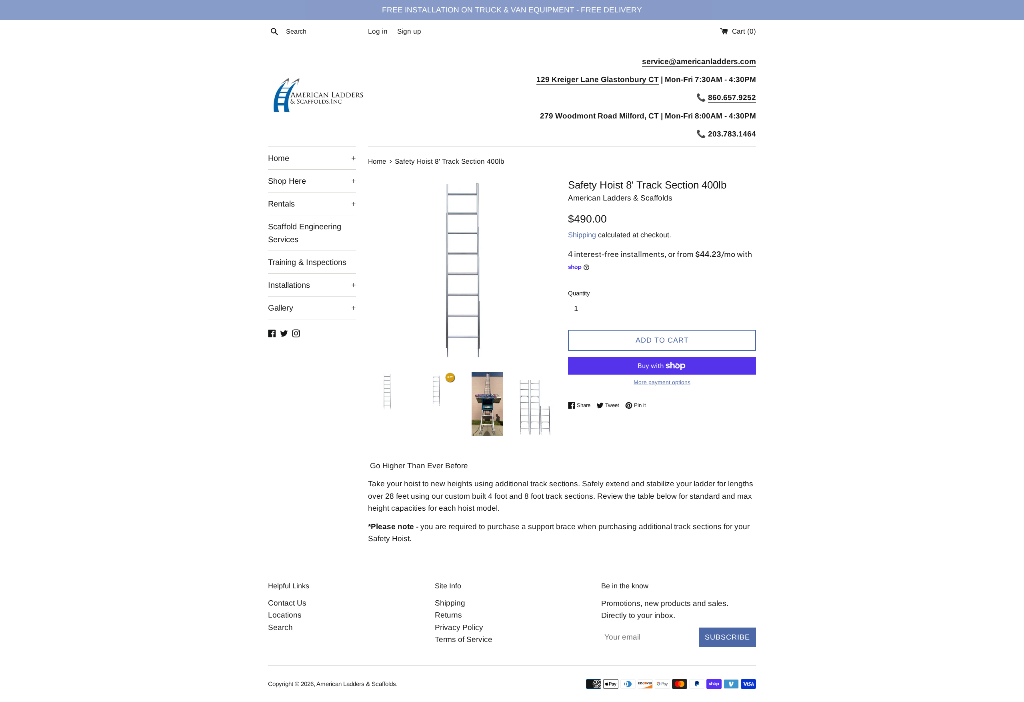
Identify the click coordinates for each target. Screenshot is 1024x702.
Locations (285, 615)
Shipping (582, 235)
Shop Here (312, 181)
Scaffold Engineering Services (304, 233)
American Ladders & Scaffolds (356, 683)
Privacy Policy (459, 627)
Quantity (579, 293)
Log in (378, 31)
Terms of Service (463, 639)
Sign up (409, 31)
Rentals (312, 203)
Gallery (312, 307)
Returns (448, 615)
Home (312, 158)
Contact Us (287, 603)
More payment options (662, 382)
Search (280, 627)
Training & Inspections (307, 262)
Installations (312, 285)
